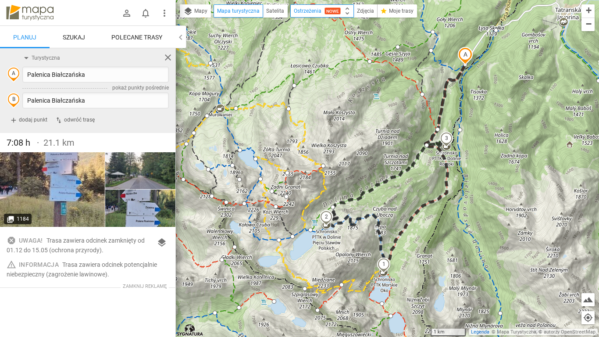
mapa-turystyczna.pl (30, 12)
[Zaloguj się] (127, 13)
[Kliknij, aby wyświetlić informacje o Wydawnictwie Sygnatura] (190, 330)
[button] (465, 56)
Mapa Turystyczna (516, 332)
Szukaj (74, 37)
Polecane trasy (136, 37)
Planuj (24, 37)
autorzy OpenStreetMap (569, 332)
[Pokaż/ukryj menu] (164, 13)
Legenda (480, 332)
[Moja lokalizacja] (588, 317)
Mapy (200, 11)
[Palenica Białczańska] (52, 189)
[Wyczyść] (168, 57)
